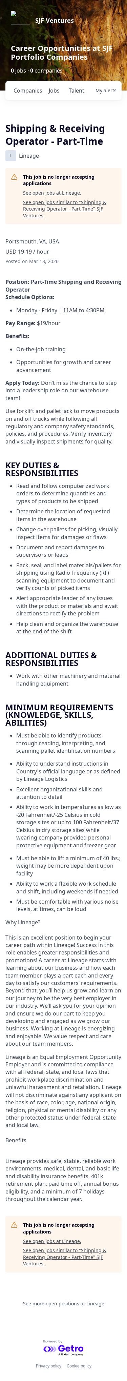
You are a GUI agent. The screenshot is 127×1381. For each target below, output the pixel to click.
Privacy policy (48, 1366)
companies (28, 90)
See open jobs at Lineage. (52, 193)
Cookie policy (79, 1366)
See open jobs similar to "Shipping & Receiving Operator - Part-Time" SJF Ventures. (64, 209)
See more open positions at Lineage (63, 1303)
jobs (54, 90)
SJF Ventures (54, 20)
